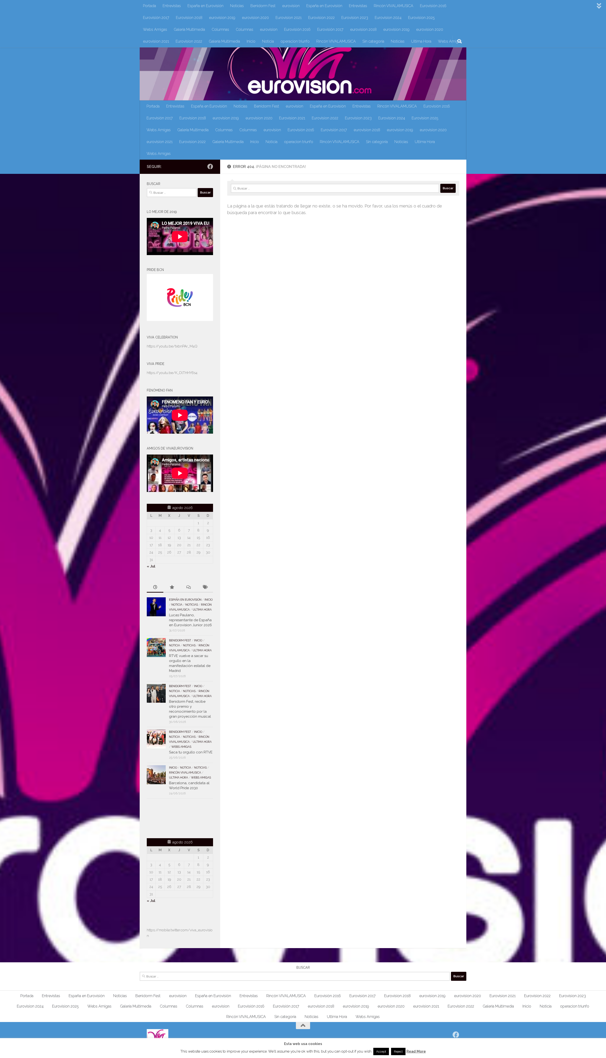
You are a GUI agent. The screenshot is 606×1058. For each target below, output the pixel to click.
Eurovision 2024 (388, 17)
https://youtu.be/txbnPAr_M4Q (172, 346)
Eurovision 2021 (289, 17)
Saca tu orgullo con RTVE (191, 752)
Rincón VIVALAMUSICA (393, 6)
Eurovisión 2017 (156, 17)
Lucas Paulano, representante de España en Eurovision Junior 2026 (190, 620)
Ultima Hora (421, 41)
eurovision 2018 (363, 29)
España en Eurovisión (205, 6)
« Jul (151, 566)
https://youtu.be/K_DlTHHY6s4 (172, 373)
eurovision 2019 (222, 17)
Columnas (220, 29)
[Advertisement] (174, 817)
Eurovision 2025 (421, 17)
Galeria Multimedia (189, 29)
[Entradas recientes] (155, 587)
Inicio (251, 41)
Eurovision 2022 (321, 17)
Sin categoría (373, 41)
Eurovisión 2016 (433, 6)
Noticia (268, 41)
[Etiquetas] (204, 587)
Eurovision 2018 (189, 17)
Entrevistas (172, 6)
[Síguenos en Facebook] (210, 166)
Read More (416, 1051)
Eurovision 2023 (354, 17)
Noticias (237, 6)
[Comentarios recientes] (188, 587)
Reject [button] (398, 1051)
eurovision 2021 (156, 41)
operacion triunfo (295, 41)
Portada (149, 6)
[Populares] (171, 587)
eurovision (291, 6)
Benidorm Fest (263, 6)
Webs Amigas (155, 29)
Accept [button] (381, 1051)
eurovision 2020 (255, 17)
